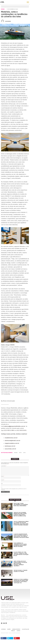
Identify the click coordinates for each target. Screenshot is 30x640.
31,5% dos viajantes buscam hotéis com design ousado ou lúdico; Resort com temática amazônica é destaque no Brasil (21, 536)
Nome (2, 476)
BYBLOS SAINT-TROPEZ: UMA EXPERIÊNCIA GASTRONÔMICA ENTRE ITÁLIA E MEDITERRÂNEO (21, 504)
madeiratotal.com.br (11, 438)
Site (2, 483)
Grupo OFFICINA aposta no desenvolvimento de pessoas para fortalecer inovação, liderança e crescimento (20, 563)
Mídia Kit (13, 630)
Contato (18, 630)
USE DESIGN (3, 629)
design (15, 452)
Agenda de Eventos (16, 629)
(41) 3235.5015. (22, 430)
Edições (8, 629)
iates (20, 452)
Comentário (3, 465)
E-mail (2, 479)
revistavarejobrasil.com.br (12, 440)
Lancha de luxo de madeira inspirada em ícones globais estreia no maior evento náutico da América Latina (20, 514)
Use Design (8, 21)
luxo (24, 452)
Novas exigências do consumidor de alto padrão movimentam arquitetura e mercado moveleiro (20, 545)
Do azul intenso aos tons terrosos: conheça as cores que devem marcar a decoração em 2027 (21, 554)
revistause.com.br (10, 446)
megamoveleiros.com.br (12, 443)
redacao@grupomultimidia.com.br (14, 426)
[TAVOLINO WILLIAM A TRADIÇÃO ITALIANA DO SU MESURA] (7, 576)
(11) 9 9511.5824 (9, 430)
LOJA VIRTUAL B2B (25, 629)
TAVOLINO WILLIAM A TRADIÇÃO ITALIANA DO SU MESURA (20, 571)
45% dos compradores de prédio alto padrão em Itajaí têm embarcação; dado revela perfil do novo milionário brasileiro (21, 523)
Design (2, 9)
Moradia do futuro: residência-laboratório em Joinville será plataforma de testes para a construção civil (21, 581)
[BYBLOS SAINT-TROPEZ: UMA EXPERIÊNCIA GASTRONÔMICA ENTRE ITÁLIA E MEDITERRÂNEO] (7, 509)
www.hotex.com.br (10, 449)
